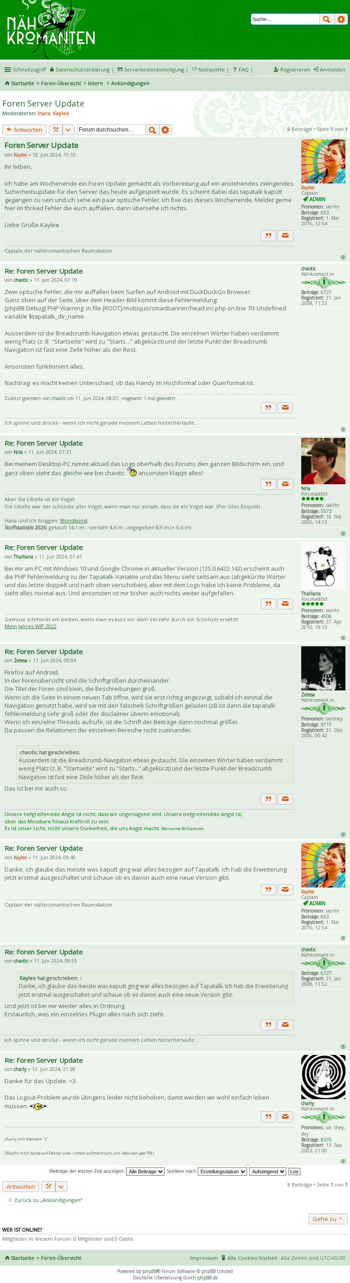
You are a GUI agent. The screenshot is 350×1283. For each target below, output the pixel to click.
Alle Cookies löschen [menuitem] (252, 1257)
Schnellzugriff (29, 69)
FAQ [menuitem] (244, 69)
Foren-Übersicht (61, 83)
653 (325, 212)
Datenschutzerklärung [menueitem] (83, 69)
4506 (326, 616)
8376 (326, 1139)
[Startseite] (52, 3)
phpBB (150, 1271)
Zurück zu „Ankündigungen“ (47, 1200)
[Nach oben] (342, 256)
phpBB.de (207, 1277)
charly (307, 1103)
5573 (326, 511)
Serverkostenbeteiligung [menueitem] (154, 69)
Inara (44, 113)
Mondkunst (74, 520)
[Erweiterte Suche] (341, 19)
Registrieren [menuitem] (295, 69)
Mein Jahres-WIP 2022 (31, 626)
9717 (326, 724)
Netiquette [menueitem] (211, 69)
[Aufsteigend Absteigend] (268, 1171)
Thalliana (311, 593)
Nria (305, 488)
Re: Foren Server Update (44, 270)
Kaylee (61, 113)
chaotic (308, 268)
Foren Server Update (43, 103)
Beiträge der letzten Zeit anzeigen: (88, 1171)
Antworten (27, 130)
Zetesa (308, 694)
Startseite (22, 83)
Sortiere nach (182, 1171)
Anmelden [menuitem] (332, 69)
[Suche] (327, 19)
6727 (326, 292)
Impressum (204, 1257)
